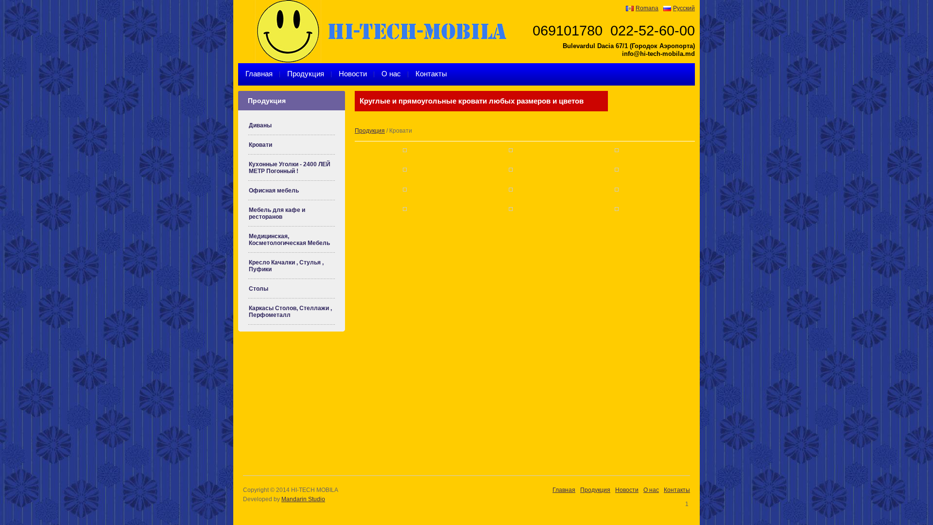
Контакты (431, 74)
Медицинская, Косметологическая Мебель (289, 239)
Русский (684, 8)
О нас (391, 74)
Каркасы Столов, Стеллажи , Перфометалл (290, 311)
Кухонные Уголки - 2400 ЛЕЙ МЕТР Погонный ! (289, 168)
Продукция (305, 74)
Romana (647, 8)
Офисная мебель (274, 190)
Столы (258, 288)
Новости (353, 74)
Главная (259, 74)
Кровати (260, 144)
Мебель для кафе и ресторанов (277, 213)
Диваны (260, 125)
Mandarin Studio (303, 499)
